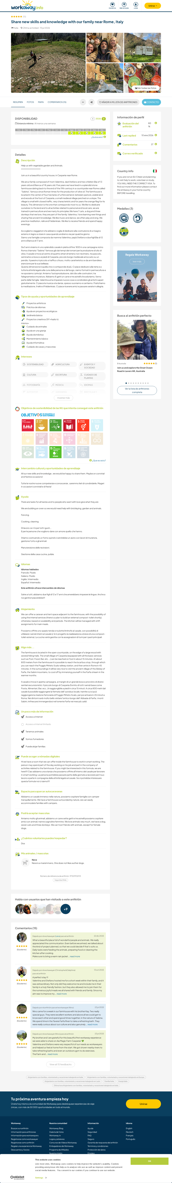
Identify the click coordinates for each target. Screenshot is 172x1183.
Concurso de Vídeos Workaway (63, 1142)
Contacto (152, 102)
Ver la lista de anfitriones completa (137, 390)
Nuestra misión (55, 1153)
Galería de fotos (56, 1132)
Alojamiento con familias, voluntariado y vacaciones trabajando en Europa (115, 1077)
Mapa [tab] (41, 102)
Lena (58, 936)
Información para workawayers (24, 1135)
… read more (74, 956)
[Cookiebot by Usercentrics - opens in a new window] (17, 1178)
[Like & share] (91, 102)
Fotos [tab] (30, 102)
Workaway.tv (55, 1135)
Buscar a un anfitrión (19, 1128)
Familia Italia (109, 1081)
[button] (126, 383)
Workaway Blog (56, 1128)
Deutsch (129, 1132)
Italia (16, 27)
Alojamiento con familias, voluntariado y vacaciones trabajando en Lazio (72, 1081)
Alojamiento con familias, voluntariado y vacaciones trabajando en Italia (55, 1077)
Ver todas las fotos (146, 88)
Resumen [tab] (18, 102)
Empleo (91, 1153)
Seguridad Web (61, 880)
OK (149, 1161)
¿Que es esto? (99, 460)
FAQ (89, 1135)
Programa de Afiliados (59, 1149)
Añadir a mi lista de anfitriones (119, 102)
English (129, 1128)
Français (129, 1135)
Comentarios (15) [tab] (57, 102)
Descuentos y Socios (20, 1149)
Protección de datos (96, 1149)
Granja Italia (122, 1081)
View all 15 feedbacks (60, 1064)
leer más (137, 261)
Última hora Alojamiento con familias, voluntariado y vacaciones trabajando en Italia (86, 1085)
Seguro (91, 1139)
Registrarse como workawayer (24, 1139)
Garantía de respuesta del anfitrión (103, 1142)
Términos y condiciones (98, 1146)
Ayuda (90, 1128)
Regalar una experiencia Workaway (26, 1146)
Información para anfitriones (23, 1132)
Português (130, 1139)
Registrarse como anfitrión (22, 1142)
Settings (39, 1178)
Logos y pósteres (56, 1139)
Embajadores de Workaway (61, 1146)
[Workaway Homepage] (27, 5)
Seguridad (92, 1132)
